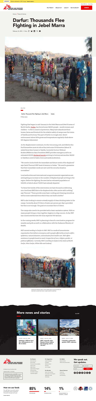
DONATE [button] (86, 8)
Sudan (52, 114)
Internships (47, 376)
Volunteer (47, 365)
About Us (58, 7)
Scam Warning (62, 375)
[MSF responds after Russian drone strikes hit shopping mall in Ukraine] (48, 334)
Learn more (30, 1)
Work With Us (84, 4)
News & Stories (22, 14)
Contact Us (62, 372)
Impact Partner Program (34, 368)
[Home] (15, 7)
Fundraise (47, 362)
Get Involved (74, 7)
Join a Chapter (48, 367)
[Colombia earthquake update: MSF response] (69, 334)
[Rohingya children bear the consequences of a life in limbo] (26, 334)
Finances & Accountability (35, 363)
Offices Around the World (65, 362)
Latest (66, 7)
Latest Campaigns (48, 360)
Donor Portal (32, 362)
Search (89, 4)
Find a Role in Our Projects (50, 373)
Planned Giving (33, 370)
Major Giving (32, 367)
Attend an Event (48, 363)
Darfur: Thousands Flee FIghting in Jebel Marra (34, 114)
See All (77, 313)
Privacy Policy (62, 373)
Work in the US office (49, 372)
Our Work (49, 7)
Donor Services (33, 360)
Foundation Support (34, 371)
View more (25, 117)
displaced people (40, 155)
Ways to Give (32, 365)
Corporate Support (33, 373)
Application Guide (48, 375)
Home (14, 14)
